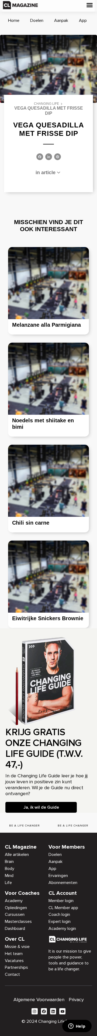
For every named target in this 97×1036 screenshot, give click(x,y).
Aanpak (61, 20)
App (83, 20)
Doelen (36, 20)
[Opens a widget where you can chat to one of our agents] (77, 1026)
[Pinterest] (57, 157)
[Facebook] (39, 157)
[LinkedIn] (48, 157)
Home (13, 20)
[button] (89, 5)
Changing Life (46, 104)
